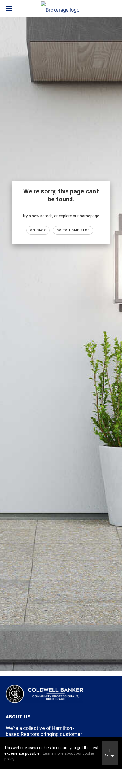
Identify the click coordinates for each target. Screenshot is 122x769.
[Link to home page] (61, 8)
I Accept (109, 753)
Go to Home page (73, 230)
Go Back (38, 230)
